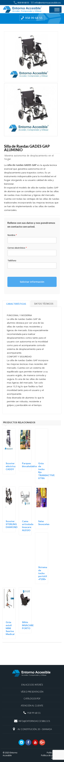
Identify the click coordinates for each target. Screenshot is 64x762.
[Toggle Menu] (57, 9)
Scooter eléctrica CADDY (10, 466)
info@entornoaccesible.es (47, 2)
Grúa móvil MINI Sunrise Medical (10, 628)
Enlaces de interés (32, 684)
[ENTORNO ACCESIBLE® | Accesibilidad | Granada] (24, 9)
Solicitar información (32, 281)
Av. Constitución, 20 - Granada (35, 729)
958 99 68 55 (23, 2)
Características (16, 303)
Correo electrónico (17, 248)
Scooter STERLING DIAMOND (12, 524)
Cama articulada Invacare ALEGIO (27, 526)
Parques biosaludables (29, 465)
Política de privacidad (51, 755)
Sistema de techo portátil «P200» (42, 573)
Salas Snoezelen (43, 523)
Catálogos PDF (32, 698)
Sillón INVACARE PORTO (28, 625)
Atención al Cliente (32, 705)
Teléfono (12, 260)
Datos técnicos (43, 303)
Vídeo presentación (32, 691)
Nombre (12, 235)
